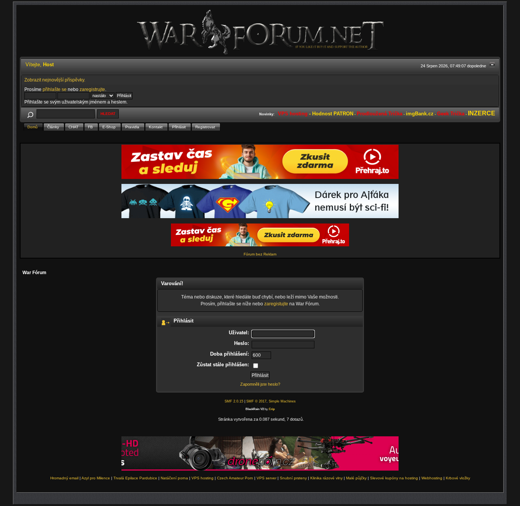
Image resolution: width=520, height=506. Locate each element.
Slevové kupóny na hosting (394, 478)
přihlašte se (55, 89)
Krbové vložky (458, 478)
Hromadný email (64, 478)
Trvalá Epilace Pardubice (135, 478)
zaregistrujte (92, 89)
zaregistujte (276, 303)
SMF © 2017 (256, 401)
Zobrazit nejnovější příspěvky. (54, 79)
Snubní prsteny (293, 478)
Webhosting (431, 478)
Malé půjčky (356, 478)
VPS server (266, 478)
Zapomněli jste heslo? (260, 384)
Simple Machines (282, 401)
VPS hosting (202, 478)
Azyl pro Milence (95, 478)
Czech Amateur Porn (235, 478)
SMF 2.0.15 (234, 401)
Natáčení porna (174, 478)
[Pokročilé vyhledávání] (30, 114)
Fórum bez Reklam (260, 254)
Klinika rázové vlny (326, 478)
